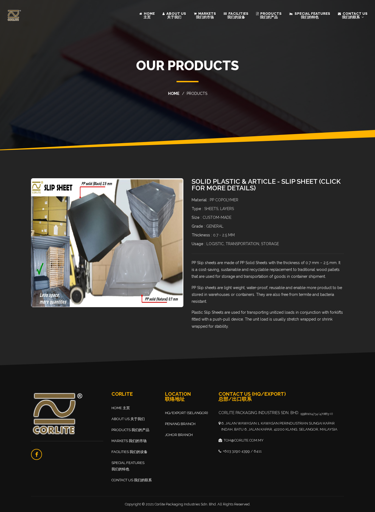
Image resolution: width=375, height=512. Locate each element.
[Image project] (107, 242)
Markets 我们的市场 (206, 15)
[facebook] (36, 454)
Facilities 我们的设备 (238, 15)
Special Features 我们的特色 (312, 15)
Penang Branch (180, 424)
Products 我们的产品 (270, 15)
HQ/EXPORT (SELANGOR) (186, 413)
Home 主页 (149, 15)
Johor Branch (179, 435)
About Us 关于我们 (176, 15)
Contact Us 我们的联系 (355, 15)
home (174, 93)
